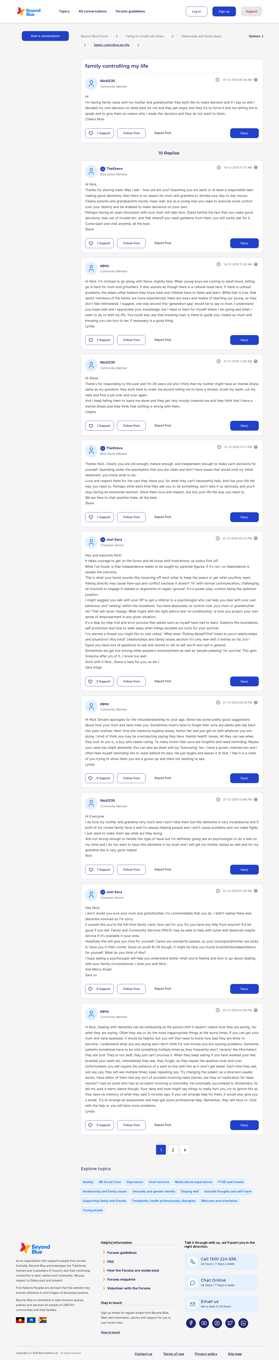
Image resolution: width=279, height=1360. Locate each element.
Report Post (163, 132)
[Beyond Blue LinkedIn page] (243, 1331)
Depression (135, 1182)
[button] (90, 133)
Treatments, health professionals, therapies (163, 1200)
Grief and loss (159, 1182)
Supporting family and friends (104, 1200)
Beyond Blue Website (35, 1248)
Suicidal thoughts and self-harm (227, 1191)
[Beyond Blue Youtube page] (204, 1331)
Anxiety (88, 1182)
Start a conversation (45, 36)
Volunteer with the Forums (129, 1288)
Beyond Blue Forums (34, 11)
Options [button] (254, 36)
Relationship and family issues (201, 36)
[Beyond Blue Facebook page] (191, 1331)
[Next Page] (185, 1150)
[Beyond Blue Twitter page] (230, 1331)
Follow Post (131, 133)
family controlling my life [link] (111, 45)
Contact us (143, 1354)
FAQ (110, 1262)
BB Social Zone (110, 1182)
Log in (196, 11)
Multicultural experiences (193, 1182)
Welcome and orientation (219, 1200)
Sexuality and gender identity (154, 1191)
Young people (93, 1210)
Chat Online (213, 1280)
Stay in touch (110, 1332)
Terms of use (173, 1354)
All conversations (93, 11)
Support (251, 11)
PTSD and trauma (230, 1182)
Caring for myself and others (145, 36)
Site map (235, 1354)
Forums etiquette (121, 1279)
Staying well (190, 1191)
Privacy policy (206, 1354)
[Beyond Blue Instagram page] (217, 1331)
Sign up (224, 11)
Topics (64, 11)
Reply (244, 133)
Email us (210, 1301)
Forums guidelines (130, 11)
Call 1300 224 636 (218, 1258)
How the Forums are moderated (133, 1270)
